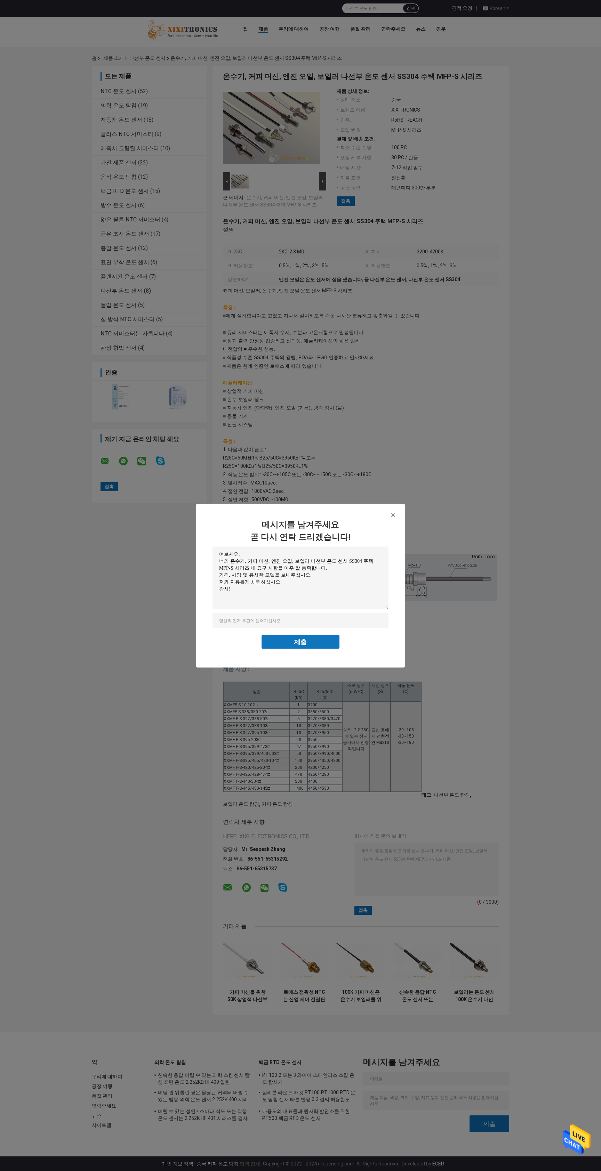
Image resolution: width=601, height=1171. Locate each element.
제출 (300, 641)
